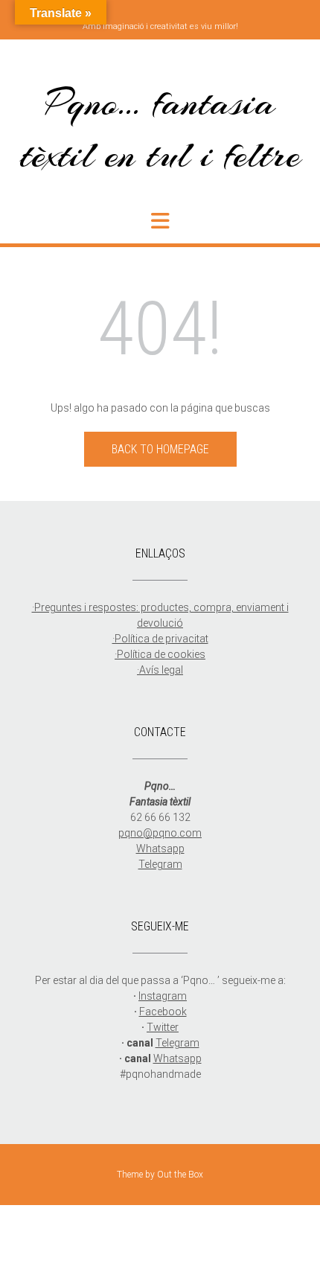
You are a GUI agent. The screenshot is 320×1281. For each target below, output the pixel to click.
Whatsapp (160, 848)
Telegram (160, 864)
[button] (160, 221)
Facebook (163, 1012)
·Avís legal (160, 670)
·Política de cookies (160, 654)
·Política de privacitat (160, 639)
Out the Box (180, 1174)
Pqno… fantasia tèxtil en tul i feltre (160, 128)
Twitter (163, 1027)
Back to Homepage (160, 449)
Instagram (162, 996)
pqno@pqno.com (160, 833)
